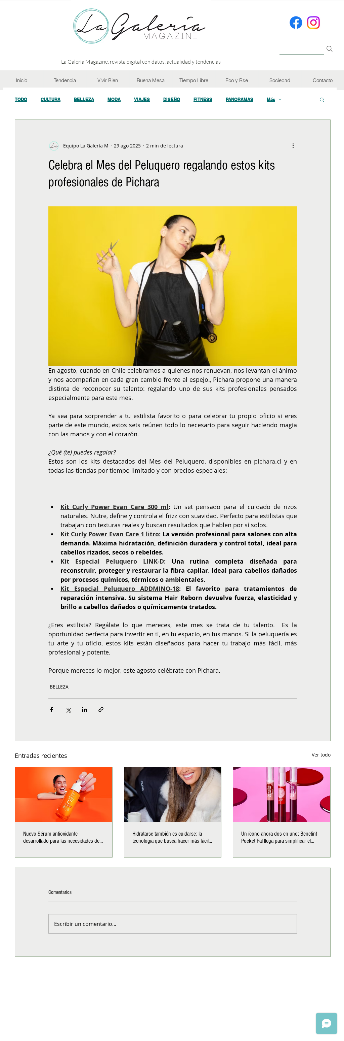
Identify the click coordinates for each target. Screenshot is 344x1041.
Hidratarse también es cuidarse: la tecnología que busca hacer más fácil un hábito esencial (170, 837)
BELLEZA (84, 99)
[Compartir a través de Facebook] (51, 709)
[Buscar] (302, 45)
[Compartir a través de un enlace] (101, 709)
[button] (64, 80)
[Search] (329, 49)
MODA (114, 99)
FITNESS (203, 99)
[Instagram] (313, 22)
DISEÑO (171, 99)
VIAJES (142, 99)
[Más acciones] (293, 145)
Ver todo (321, 754)
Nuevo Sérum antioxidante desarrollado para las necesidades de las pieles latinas (61, 837)
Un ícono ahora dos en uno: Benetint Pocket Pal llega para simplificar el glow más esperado (279, 837)
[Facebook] (296, 22)
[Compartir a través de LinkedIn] (84, 709)
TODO (21, 99)
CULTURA (50, 99)
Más (271, 99)
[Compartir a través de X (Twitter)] (68, 709)
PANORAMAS (239, 99)
